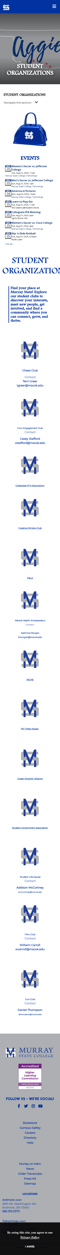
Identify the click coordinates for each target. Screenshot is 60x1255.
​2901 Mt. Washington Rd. (19, 1204)
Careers (30, 1132)
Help (30, 1142)
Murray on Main (30, 1164)
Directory (30, 1137)
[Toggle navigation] (36, 102)
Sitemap (30, 1183)
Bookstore (30, 1123)
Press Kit (30, 1178)
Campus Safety (30, 1128)
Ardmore (8, 1200)
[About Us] (30, 1052)
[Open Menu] (54, 6)
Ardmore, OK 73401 (15, 1207)
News (30, 1168)
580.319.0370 (11, 1211)
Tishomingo (10, 1221)
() (22, 1221)
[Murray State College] (24, 7)
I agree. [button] (30, 1246)
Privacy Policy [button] (30, 1237)
